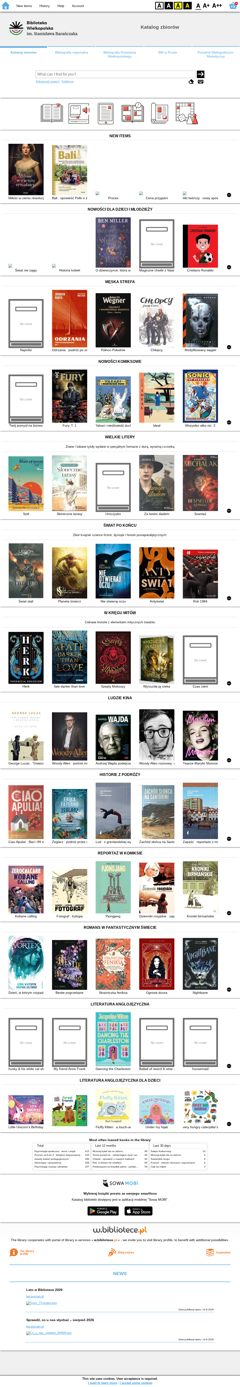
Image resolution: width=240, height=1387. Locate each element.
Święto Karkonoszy (161, 1151)
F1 (206, 5)
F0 (198, 5)
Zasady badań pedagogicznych (51, 1159)
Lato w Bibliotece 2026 (44, 1290)
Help (60, 6)
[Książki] (52, 124)
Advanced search (47, 81)
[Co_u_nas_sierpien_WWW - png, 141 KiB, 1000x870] (48, 1333)
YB (178, 5)
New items (24, 6)
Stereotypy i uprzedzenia (47, 1162)
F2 (217, 5)
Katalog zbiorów (24, 52)
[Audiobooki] (79, 124)
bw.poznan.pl (35, 1296)
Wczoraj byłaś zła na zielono (108, 1151)
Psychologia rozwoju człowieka (51, 1166)
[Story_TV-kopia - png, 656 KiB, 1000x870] (41, 1303)
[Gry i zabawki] (187, 124)
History (44, 6)
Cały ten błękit (158, 1166)
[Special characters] (200, 82)
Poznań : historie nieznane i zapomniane (173, 1162)
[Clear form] (191, 82)
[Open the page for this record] (27, 170)
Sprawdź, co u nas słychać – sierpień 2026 (60, 1320)
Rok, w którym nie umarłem (107, 1162)
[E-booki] (106, 124)
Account (78, 6)
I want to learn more (102, 1383)
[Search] (200, 74)
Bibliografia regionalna (71, 52)
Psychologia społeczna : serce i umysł (54, 1151)
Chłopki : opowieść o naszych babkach (114, 1159)
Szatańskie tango (160, 1159)
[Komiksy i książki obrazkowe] (133, 124)
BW (169, 5)
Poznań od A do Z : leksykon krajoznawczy (57, 1155)
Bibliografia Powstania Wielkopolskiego (119, 54)
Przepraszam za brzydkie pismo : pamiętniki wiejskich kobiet (125, 1166)
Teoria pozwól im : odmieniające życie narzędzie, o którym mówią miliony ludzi (134, 1155)
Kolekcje (67, 81)
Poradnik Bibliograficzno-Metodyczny (216, 54)
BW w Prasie (167, 52)
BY (187, 5)
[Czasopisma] (160, 124)
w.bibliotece (105, 1240)
